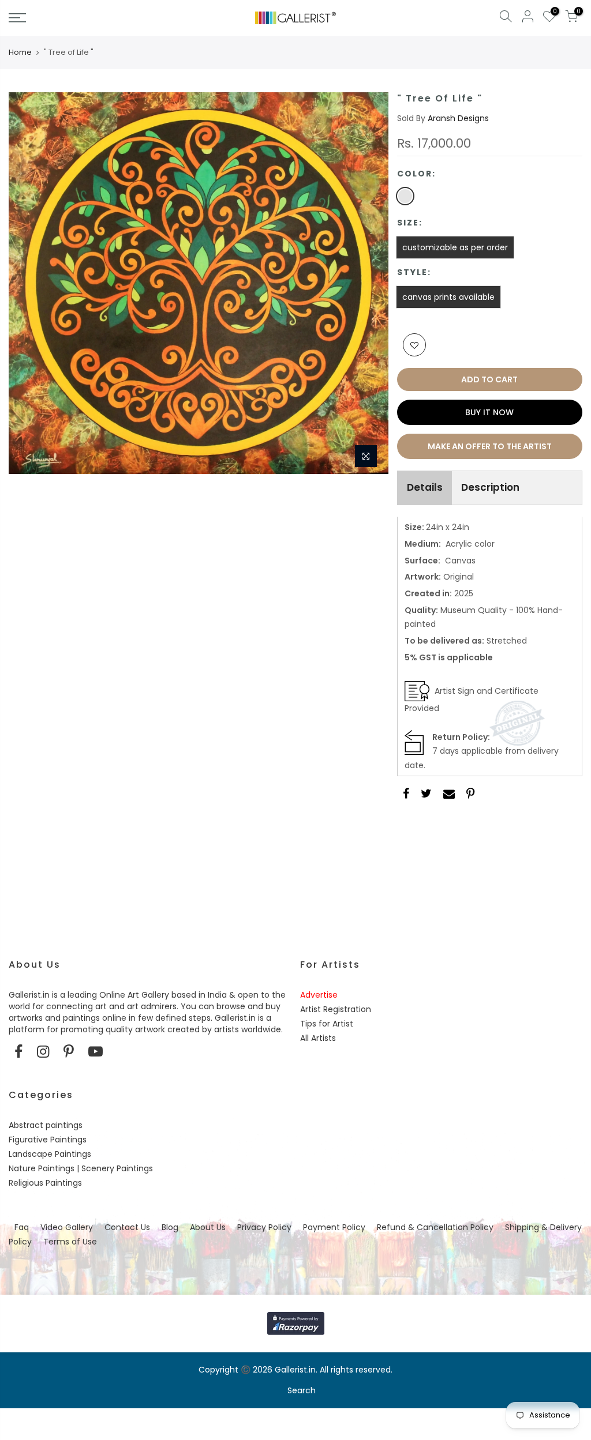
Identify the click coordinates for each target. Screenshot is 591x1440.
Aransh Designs (458, 118)
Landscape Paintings (50, 1154)
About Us (208, 1227)
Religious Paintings (45, 1183)
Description (490, 487)
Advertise (319, 995)
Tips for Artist (326, 1023)
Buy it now (489, 412)
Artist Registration (335, 1009)
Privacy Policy (264, 1227)
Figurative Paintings (48, 1139)
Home (20, 52)
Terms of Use (70, 1241)
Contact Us (127, 1227)
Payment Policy (334, 1227)
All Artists (318, 1038)
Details (425, 487)
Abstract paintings (46, 1125)
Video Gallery (66, 1227)
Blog (170, 1227)
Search (301, 1390)
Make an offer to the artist (490, 446)
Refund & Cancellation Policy (435, 1227)
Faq (21, 1227)
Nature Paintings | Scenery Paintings (81, 1168)
